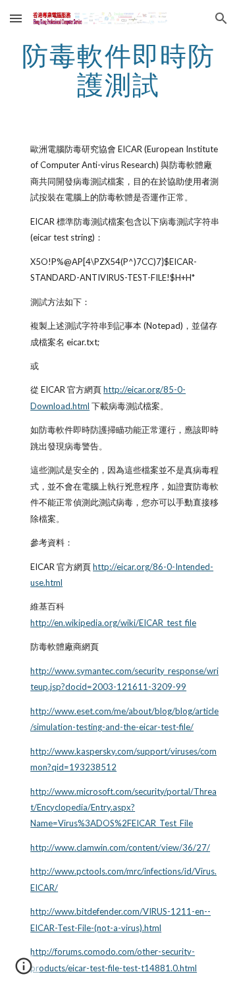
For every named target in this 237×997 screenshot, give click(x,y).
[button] (16, 18)
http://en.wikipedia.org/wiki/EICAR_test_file (113, 622)
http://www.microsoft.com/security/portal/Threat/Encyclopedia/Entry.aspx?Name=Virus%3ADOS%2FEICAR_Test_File (123, 807)
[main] (118, 70)
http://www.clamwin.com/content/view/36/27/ (120, 847)
